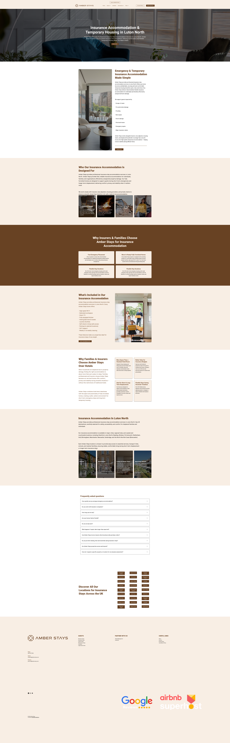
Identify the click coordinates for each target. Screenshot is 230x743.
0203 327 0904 (30, 653)
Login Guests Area (81, 645)
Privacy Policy (161, 641)
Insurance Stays (81, 640)
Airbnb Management (119, 638)
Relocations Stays (81, 642)
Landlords (117, 640)
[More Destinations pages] (123, 5)
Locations (80, 644)
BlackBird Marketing (35, 717)
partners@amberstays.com (33, 661)
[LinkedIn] (28, 693)
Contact (160, 640)
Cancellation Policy (162, 642)
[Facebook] (32, 693)
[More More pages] (128, 5)
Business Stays (81, 638)
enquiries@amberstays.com (33, 657)
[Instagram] (30, 693)
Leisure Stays (81, 641)
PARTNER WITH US (121, 636)
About (160, 638)
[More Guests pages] (110, 5)
